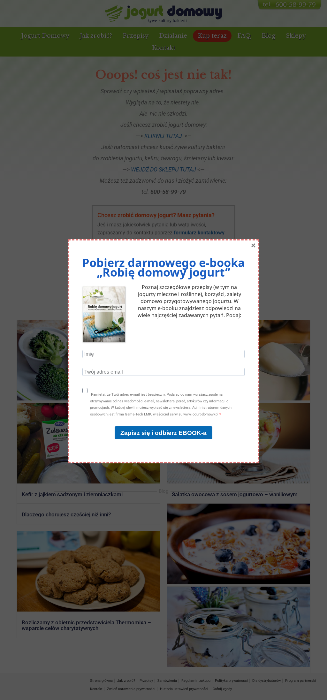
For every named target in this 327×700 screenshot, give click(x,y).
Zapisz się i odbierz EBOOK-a (163, 433)
